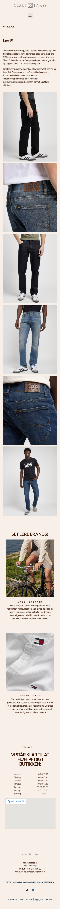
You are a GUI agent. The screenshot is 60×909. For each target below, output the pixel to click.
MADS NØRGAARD (30, 602)
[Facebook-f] (27, 890)
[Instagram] (33, 890)
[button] (30, 15)
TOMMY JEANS (30, 696)
